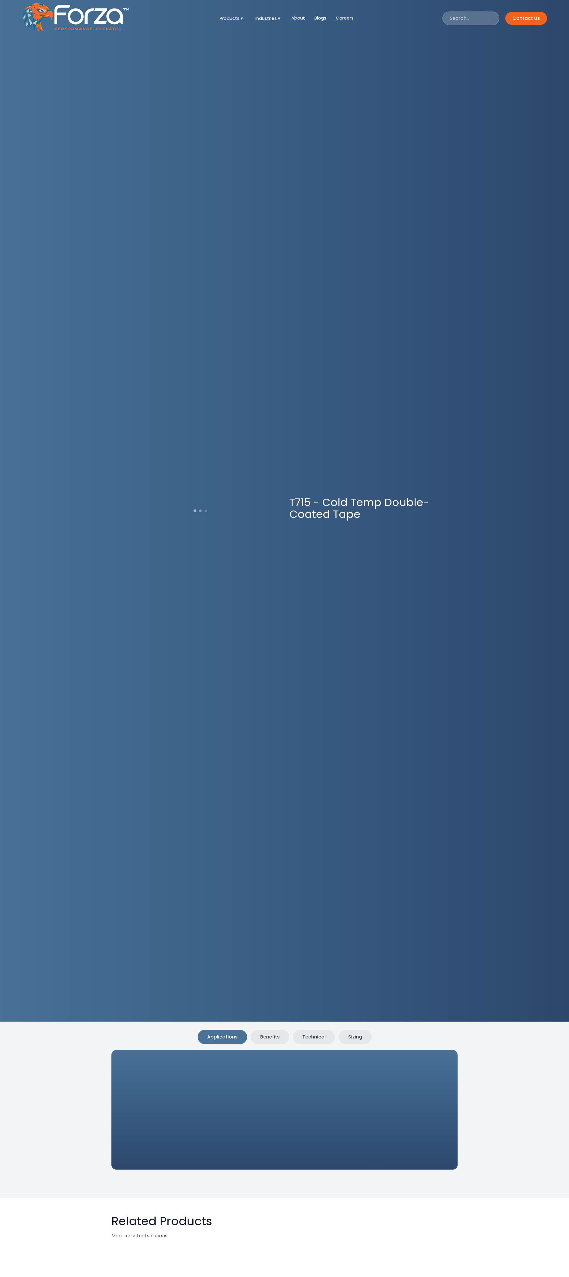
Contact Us (526, 18)
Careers (345, 18)
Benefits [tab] (270, 1036)
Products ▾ (231, 18)
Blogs (320, 18)
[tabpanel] (269, 1111)
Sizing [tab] (355, 1036)
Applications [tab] (222, 1036)
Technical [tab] (314, 1036)
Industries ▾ (267, 18)
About (298, 18)
